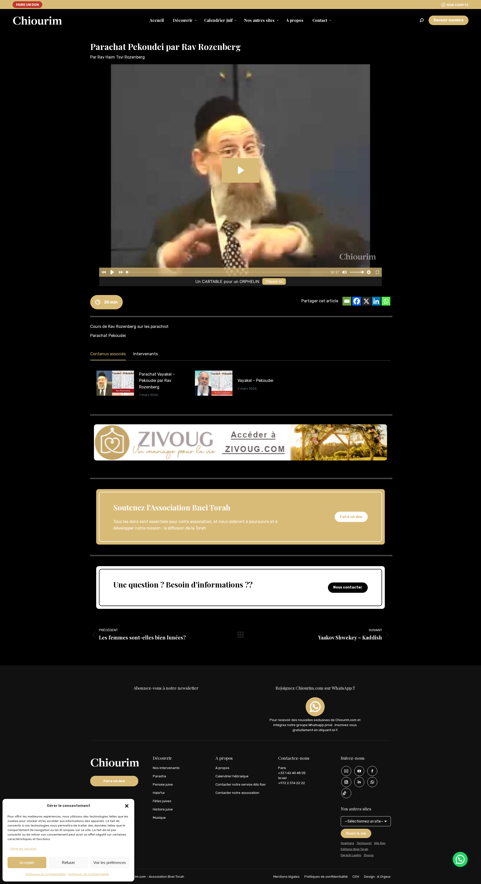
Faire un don (351, 517)
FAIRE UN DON (27, 5)
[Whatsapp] (386, 301)
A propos (222, 768)
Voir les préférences (109, 862)
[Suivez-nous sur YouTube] (357, 771)
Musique (159, 817)
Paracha (159, 776)
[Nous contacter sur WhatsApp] (370, 782)
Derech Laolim (351, 855)
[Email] (346, 301)
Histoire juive (163, 809)
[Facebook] (356, 301)
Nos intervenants (166, 768)
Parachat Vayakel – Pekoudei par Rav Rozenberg (157, 380)
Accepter (27, 862)
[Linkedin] (376, 301)
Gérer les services (23, 848)
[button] (126, 805)
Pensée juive (163, 784)
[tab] (108, 355)
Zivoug (369, 855)
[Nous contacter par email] (344, 771)
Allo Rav (380, 843)
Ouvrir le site (356, 833)
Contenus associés (108, 353)
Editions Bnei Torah (354, 849)
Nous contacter (347, 587)
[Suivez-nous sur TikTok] (344, 793)
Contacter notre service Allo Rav (240, 784)
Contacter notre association (237, 793)
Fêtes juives (162, 801)
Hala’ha (159, 793)
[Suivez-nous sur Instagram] (344, 782)
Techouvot (364, 843)
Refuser (68, 862)
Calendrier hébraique (232, 776)
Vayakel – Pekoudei (255, 380)
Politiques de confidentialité (46, 874)
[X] (366, 301)
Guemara (347, 843)
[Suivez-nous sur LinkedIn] (357, 782)
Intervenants (145, 353)
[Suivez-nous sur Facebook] (370, 771)
